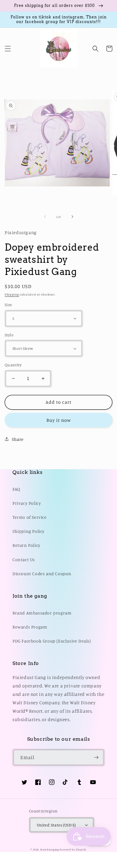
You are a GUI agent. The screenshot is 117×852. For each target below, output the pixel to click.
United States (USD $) (56, 824)
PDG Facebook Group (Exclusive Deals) (51, 640)
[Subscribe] (96, 757)
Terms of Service (29, 517)
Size (8, 304)
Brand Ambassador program (41, 612)
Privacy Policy (26, 503)
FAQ (16, 489)
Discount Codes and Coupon (41, 573)
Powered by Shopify (73, 849)
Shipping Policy (28, 531)
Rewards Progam (29, 626)
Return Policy (26, 545)
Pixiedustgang (49, 849)
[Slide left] (45, 217)
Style (9, 334)
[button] (8, 48)
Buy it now (58, 420)
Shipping (12, 294)
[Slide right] (72, 217)
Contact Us (23, 559)
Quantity (13, 364)
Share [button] (18, 439)
